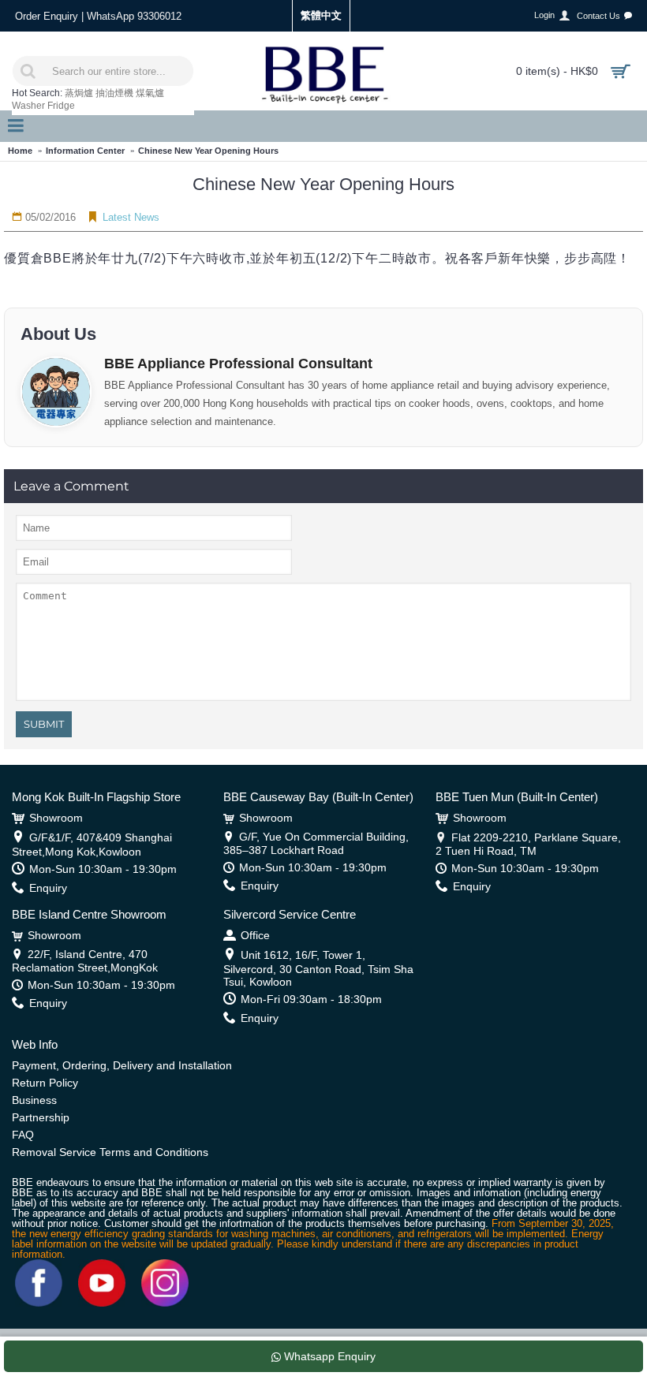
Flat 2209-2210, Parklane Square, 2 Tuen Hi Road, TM (528, 844)
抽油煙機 (114, 93)
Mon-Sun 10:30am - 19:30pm (103, 869)
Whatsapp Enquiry (328, 1356)
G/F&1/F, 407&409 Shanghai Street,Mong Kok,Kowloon (92, 844)
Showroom (56, 817)
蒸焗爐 (79, 93)
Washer (28, 105)
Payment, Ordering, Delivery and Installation (122, 1065)
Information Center (85, 150)
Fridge (61, 105)
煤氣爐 (150, 93)
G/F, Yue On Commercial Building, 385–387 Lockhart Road (316, 843)
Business (34, 1100)
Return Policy (45, 1082)
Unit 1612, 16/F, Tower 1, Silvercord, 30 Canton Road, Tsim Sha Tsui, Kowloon (318, 968)
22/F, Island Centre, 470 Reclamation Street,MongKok (85, 961)
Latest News (131, 217)
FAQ (23, 1134)
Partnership (40, 1117)
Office (255, 935)
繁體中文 (321, 15)
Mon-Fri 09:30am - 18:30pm (311, 999)
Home (20, 150)
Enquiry (48, 888)
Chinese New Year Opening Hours (208, 150)
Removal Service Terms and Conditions (110, 1152)
